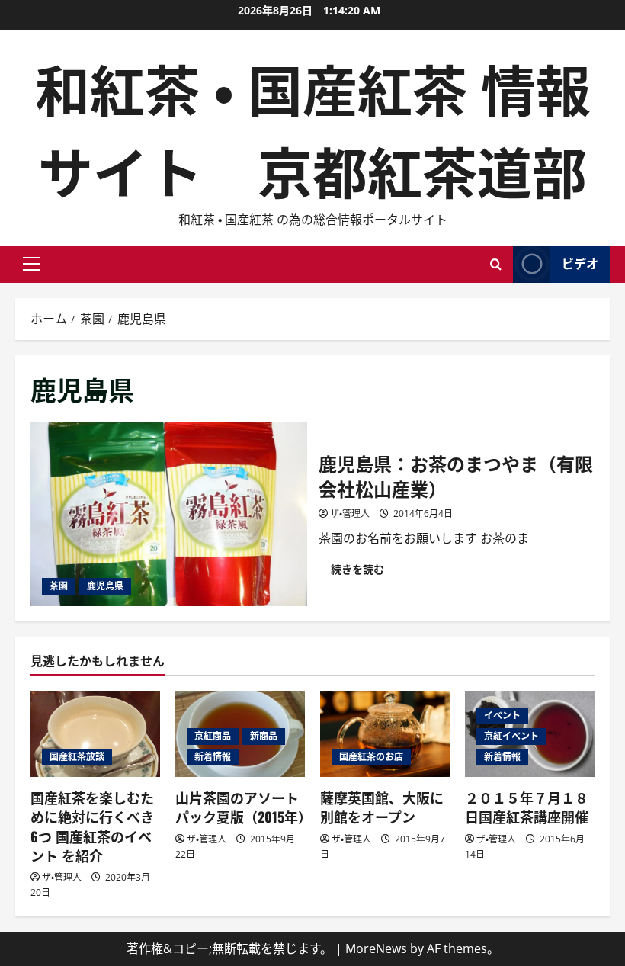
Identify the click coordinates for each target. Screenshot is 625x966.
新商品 (263, 736)
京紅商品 (212, 736)
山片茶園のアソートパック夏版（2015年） (243, 807)
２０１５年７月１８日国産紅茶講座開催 (526, 807)
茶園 (59, 585)
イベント (502, 715)
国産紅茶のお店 (371, 756)
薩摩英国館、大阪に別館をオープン (382, 807)
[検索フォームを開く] (496, 264)
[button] (31, 264)
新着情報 (212, 756)
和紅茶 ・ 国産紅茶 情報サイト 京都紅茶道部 (313, 128)
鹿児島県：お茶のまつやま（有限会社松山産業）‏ (168, 514)
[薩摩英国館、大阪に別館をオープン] (385, 734)
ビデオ (580, 263)
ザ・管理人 (350, 513)
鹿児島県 (105, 585)
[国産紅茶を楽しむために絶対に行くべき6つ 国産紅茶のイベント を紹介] (95, 734)
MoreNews (376, 948)
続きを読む (363, 571)
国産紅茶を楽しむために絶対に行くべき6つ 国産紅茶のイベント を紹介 (92, 826)
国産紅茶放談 (77, 756)
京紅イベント (511, 736)
